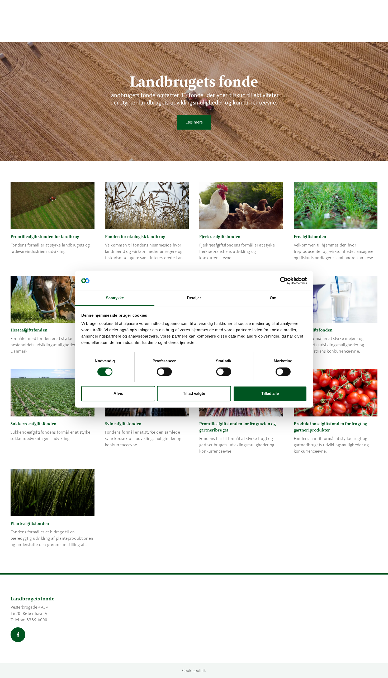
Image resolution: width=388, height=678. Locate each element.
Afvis (118, 393)
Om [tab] (273, 298)
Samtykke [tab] (115, 298)
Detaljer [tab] (194, 298)
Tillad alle (270, 393)
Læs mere (194, 122)
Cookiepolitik (194, 670)
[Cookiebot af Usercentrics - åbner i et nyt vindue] (284, 281)
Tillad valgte (194, 393)
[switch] (164, 371)
